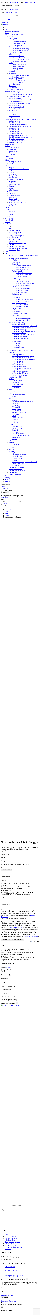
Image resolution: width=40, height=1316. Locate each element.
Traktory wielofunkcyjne (20, 50)
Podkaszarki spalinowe (19, 61)
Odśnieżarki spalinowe (23, 320)
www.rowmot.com (25, 910)
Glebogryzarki (13, 87)
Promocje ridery (13, 472)
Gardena (7, 146)
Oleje (14, 112)
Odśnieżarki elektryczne (23, 319)
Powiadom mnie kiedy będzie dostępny (12, 939)
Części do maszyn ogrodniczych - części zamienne (20, 119)
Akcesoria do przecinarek (16, 107)
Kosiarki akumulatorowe (20, 41)
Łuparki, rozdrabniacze (16, 179)
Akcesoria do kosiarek (15, 98)
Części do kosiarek (14, 121)
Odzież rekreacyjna (18, 465)
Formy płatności (13, 237)
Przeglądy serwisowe (15, 474)
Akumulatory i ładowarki (16, 109)
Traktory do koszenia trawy (20, 49)
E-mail (3, 1288)
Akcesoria (12, 155)
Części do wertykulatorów (17, 140)
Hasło (2, 1291)
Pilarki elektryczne (18, 66)
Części (11, 158)
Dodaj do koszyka (7, 869)
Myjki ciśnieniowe (14, 84)
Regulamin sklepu (14, 230)
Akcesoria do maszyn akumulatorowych (24, 462)
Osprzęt (14, 460)
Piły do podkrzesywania (19, 455)
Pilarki (11, 63)
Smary (14, 114)
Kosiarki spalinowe (18, 45)
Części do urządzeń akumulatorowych (20, 137)
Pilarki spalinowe (17, 68)
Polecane (11, 451)
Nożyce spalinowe (18, 82)
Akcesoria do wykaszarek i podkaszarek (21, 94)
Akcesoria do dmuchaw (16, 105)
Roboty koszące (13, 38)
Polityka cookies (14, 234)
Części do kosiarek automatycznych (19, 123)
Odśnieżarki (16, 317)
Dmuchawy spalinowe (19, 77)
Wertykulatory (13, 177)
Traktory (11, 170)
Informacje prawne (14, 241)
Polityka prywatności (15, 232)
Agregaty (11, 36)
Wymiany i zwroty (14, 239)
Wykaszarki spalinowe (19, 57)
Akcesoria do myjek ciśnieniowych (19, 103)
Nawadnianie (13, 153)
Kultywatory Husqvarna (16, 89)
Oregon (7, 156)
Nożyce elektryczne (18, 80)
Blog (6, 479)
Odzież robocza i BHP (12, 144)
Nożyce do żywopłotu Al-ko (17, 202)
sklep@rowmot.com (30, 2)
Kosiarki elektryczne (18, 43)
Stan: (2, 971)
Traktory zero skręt (18, 52)
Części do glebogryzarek (16, 139)
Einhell (7, 207)
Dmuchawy (12, 73)
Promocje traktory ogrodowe (17, 470)
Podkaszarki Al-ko (14, 200)
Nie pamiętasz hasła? (7, 1295)
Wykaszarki (12, 174)
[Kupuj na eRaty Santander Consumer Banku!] (34, 941)
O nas (10, 228)
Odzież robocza (17, 458)
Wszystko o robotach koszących (18, 248)
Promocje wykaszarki (15, 469)
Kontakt (7, 481)
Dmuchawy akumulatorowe (21, 75)
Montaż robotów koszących (17, 243)
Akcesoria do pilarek (15, 93)
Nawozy (7, 216)
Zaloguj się (5, 1297)
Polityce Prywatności (31, 936)
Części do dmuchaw (15, 130)
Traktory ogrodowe (14, 47)
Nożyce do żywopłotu (15, 79)
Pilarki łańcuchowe (18, 463)
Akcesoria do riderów (15, 102)
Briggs (7, 160)
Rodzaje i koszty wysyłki (16, 236)
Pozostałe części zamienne (17, 142)
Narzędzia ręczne (14, 151)
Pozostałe (11, 186)
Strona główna (9, 19)
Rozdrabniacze (17, 456)
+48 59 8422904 (14, 2)
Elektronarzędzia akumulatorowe (19, 169)
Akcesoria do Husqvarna (12, 91)
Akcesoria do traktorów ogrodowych (20, 100)
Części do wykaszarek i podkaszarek (20, 126)
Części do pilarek (14, 128)
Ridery (11, 54)
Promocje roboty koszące (16, 467)
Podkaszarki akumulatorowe (21, 59)
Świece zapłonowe (14, 116)
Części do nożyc (14, 132)
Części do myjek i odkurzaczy (18, 135)
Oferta (7, 253)
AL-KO (7, 192)
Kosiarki (11, 40)
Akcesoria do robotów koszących (19, 96)
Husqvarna (8, 476)
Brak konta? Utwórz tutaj (8, 1301)
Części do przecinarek (15, 133)
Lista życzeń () (5, 22)
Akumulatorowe (14, 147)
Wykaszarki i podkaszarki (16, 56)
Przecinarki (12, 72)
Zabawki (11, 117)
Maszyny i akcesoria (15, 162)
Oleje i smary (13, 110)
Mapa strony (8, 1249)
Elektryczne (12, 149)
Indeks (3, 969)
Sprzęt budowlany (14, 185)
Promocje (11, 244)
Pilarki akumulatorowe (19, 64)
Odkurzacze (12, 86)
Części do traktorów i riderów (18, 124)
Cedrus (7, 165)
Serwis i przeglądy (14, 250)
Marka (3, 967)
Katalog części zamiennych (17, 246)
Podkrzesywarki (13, 70)
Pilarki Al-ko (12, 204)
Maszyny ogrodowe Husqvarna (14, 34)
